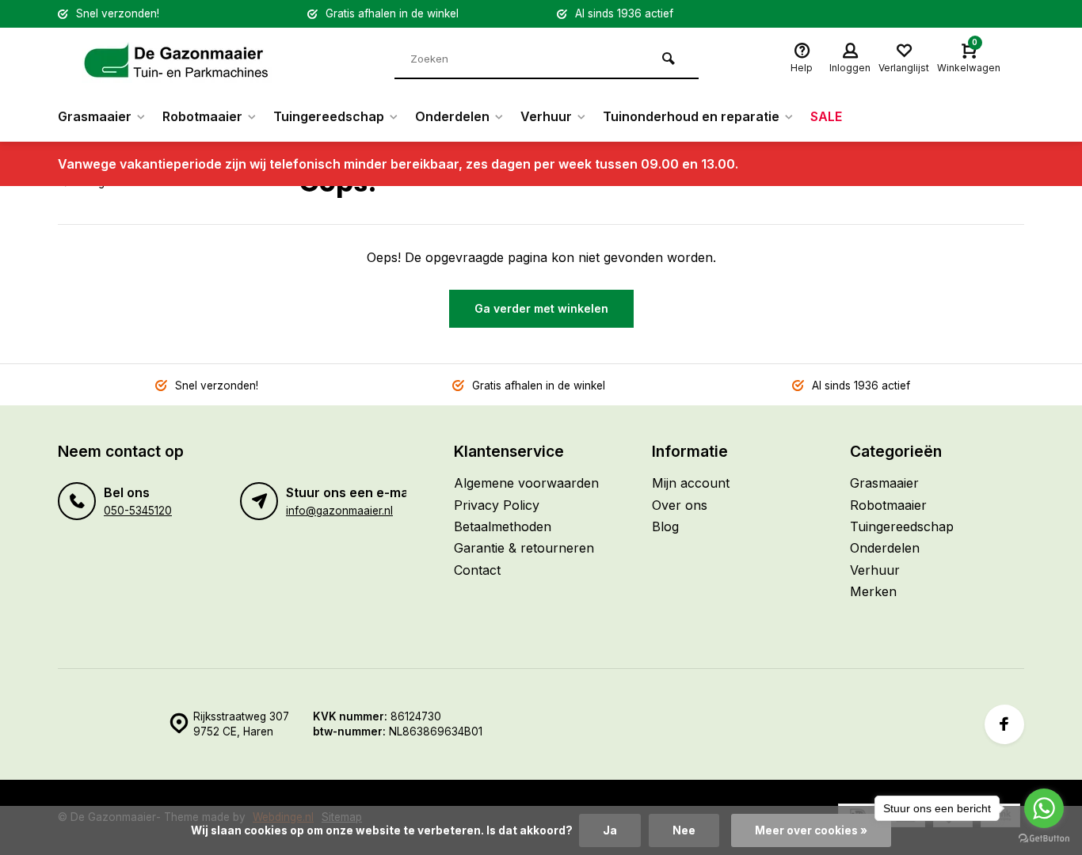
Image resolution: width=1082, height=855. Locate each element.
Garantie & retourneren (524, 548)
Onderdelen (452, 116)
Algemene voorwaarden (526, 483)
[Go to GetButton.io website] (1044, 839)
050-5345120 (138, 510)
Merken (873, 591)
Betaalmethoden (502, 526)
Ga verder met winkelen (541, 308)
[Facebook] (1004, 724)
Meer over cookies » (811, 830)
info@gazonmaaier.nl (339, 510)
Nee (683, 830)
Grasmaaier (94, 116)
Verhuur (546, 116)
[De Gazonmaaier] (177, 59)
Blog (665, 526)
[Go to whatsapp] (1044, 808)
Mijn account (691, 483)
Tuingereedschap (328, 116)
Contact (477, 570)
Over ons (679, 505)
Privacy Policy (496, 505)
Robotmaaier (202, 116)
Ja (610, 830)
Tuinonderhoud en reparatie (691, 116)
